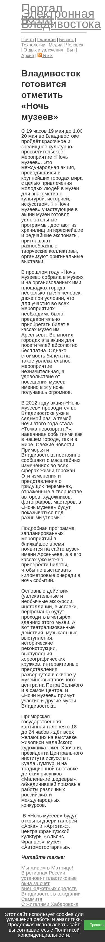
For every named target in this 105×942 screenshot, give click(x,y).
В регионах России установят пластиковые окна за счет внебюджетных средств (49, 880)
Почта (27, 39)
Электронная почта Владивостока (61, 19)
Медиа (55, 44)
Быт (71, 49)
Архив (27, 55)
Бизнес (66, 39)
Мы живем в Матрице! (47, 868)
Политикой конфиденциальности (49, 932)
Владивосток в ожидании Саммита (51, 896)
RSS (47, 55)
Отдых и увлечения (43, 49)
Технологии (33, 44)
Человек (74, 44)
